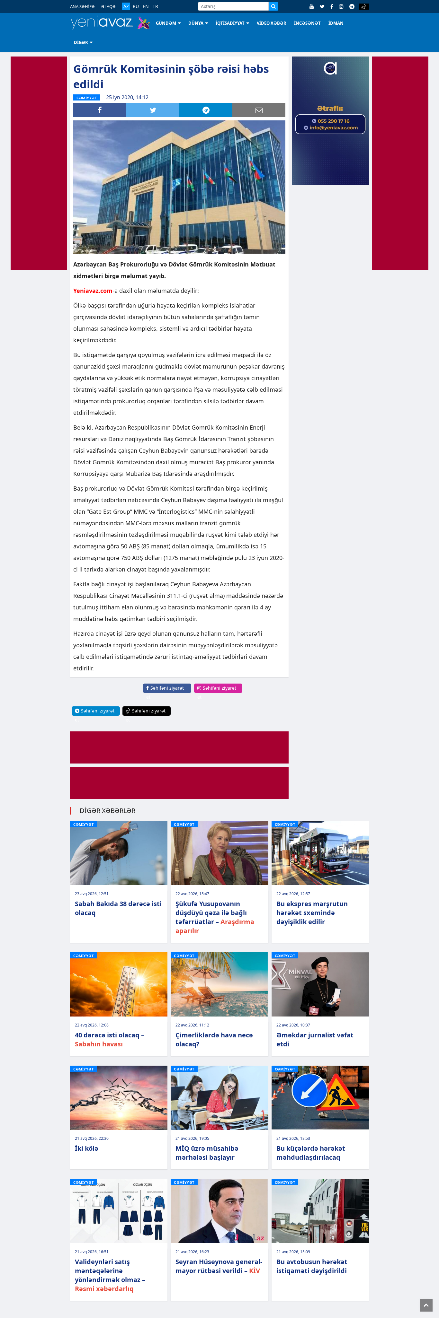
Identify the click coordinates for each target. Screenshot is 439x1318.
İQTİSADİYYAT (230, 23)
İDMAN (336, 23)
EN (146, 6)
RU (136, 6)
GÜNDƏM (166, 23)
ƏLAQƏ (108, 6)
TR (155, 6)
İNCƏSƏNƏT (307, 23)
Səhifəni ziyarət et (165, 692)
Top (426, 1305)
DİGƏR (81, 42)
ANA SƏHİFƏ (82, 6)
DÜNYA (195, 23)
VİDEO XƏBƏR (271, 23)
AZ (126, 6)
